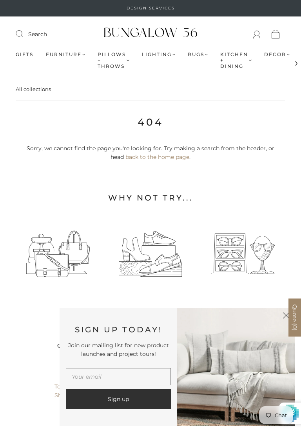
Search (37, 34)
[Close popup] (286, 316)
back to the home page (157, 156)
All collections (33, 89)
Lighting (157, 54)
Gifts (24, 54)
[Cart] (275, 34)
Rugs (196, 54)
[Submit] (24, 33)
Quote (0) (294, 317)
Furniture (64, 54)
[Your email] (118, 376)
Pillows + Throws (112, 60)
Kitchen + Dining (234, 60)
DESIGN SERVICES (151, 8)
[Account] (257, 34)
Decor (275, 54)
